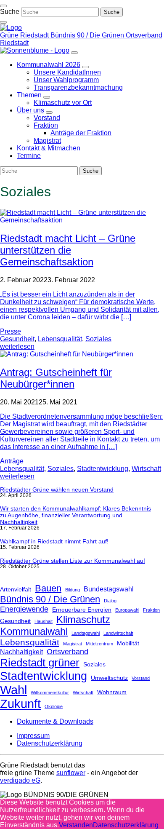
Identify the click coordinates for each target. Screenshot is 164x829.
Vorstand (141, 678)
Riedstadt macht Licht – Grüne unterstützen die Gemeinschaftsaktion (67, 250)
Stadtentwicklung (102, 468)
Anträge (12, 461)
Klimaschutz (83, 619)
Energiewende (24, 609)
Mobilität (128, 643)
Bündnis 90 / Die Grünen (50, 599)
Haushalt (43, 621)
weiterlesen (17, 346)
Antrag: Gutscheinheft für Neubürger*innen (56, 378)
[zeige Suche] (3, 22)
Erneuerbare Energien (81, 609)
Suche (9, 11)
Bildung (72, 589)
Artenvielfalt (15, 589)
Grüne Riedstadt (25, 35)
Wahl (13, 690)
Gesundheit (17, 338)
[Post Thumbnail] (82, 220)
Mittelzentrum (99, 643)
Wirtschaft (146, 468)
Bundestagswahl (109, 589)
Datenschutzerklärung (126, 825)
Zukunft (20, 704)
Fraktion (151, 609)
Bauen (48, 588)
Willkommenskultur (50, 692)
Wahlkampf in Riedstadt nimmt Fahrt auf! (54, 541)
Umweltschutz (109, 677)
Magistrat (72, 643)
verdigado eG (20, 780)
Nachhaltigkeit (21, 651)
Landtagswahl (85, 633)
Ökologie (54, 706)
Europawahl (127, 609)
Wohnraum (112, 692)
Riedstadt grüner (39, 662)
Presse (10, 331)
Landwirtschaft (118, 633)
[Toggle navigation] (3, 6)
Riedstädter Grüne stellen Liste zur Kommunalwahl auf (72, 560)
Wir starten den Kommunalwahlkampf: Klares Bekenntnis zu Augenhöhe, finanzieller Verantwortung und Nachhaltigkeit (75, 515)
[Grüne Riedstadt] (11, 27)
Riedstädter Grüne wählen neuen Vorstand (57, 489)
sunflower (70, 772)
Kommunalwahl (34, 631)
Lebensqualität (60, 338)
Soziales (98, 338)
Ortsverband (67, 651)
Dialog (110, 600)
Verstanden (76, 825)
